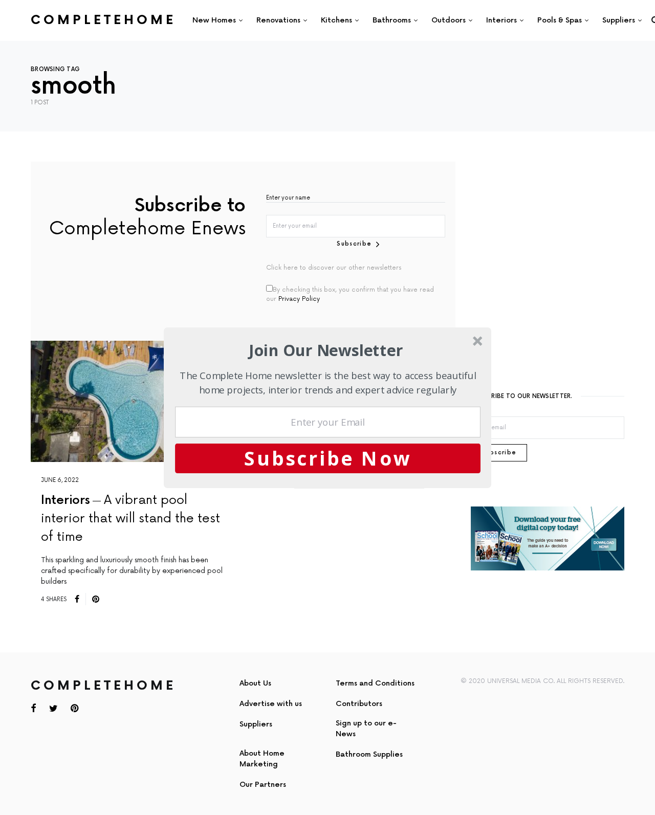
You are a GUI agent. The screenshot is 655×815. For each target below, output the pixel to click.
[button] (326, 350)
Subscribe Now (328, 458)
